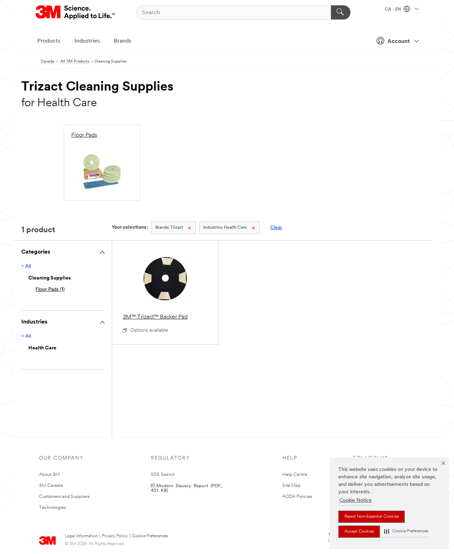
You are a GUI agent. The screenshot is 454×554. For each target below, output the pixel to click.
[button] (406, 531)
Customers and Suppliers (64, 496)
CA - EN (393, 9)
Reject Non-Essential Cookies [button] (371, 517)
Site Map (291, 485)
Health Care (225, 228)
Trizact (169, 228)
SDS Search (163, 474)
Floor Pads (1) (50, 289)
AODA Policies (297, 496)
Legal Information (81, 536)
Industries (87, 41)
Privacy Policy (115, 536)
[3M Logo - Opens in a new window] (75, 12)
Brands (122, 41)
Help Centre (294, 474)
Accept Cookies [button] (359, 531)
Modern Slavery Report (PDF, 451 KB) (186, 487)
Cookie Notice (355, 500)
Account (398, 41)
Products (48, 41)
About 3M (49, 474)
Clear (276, 227)
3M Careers (51, 485)
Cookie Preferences (150, 536)
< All (26, 266)
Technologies (52, 507)
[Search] (340, 12)
